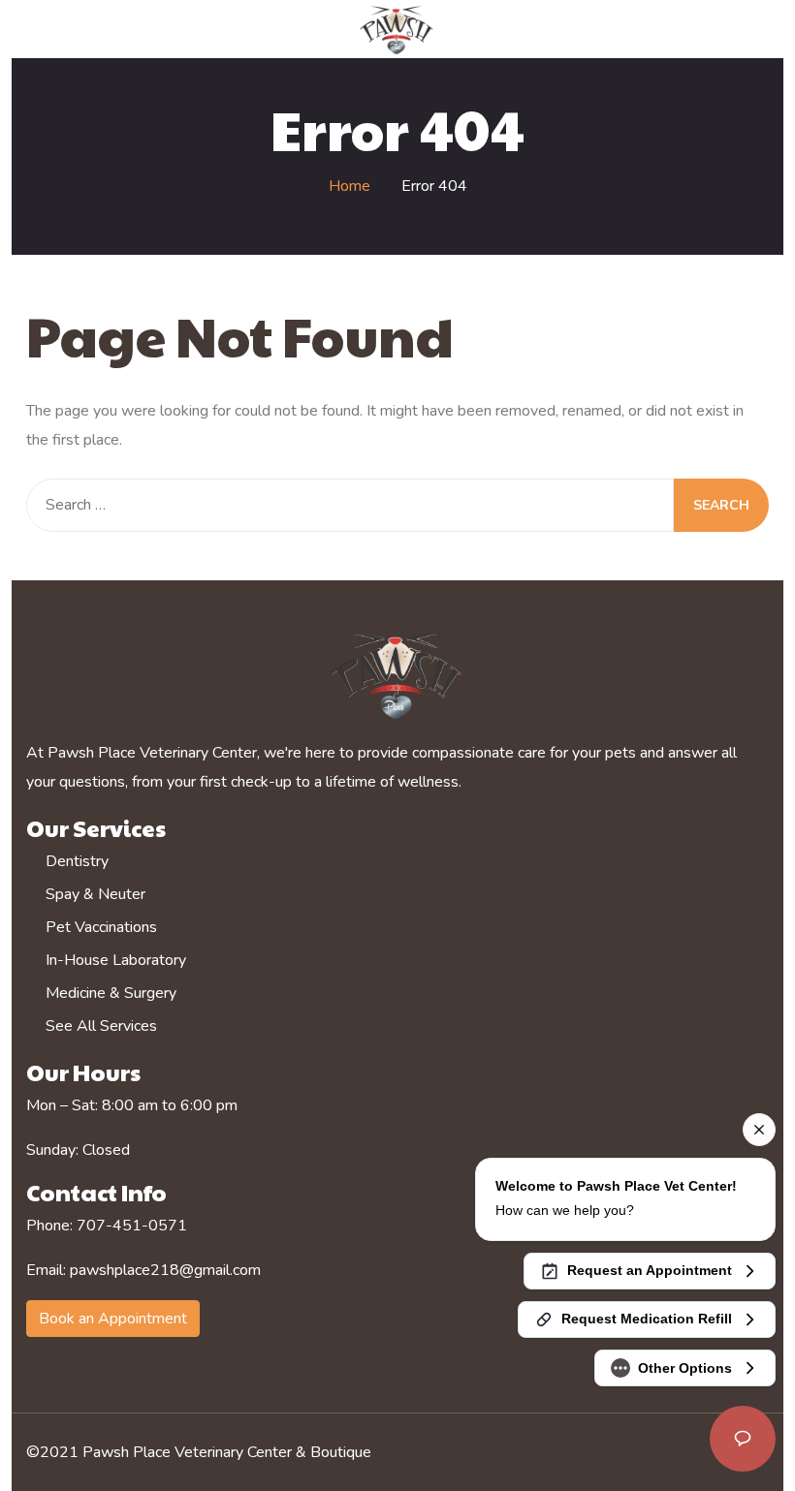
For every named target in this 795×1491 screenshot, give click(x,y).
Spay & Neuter (95, 894)
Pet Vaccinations (101, 927)
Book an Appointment (113, 1318)
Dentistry (77, 861)
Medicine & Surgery (111, 993)
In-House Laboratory (116, 960)
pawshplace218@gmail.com (165, 1270)
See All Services (101, 1026)
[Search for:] (350, 505)
